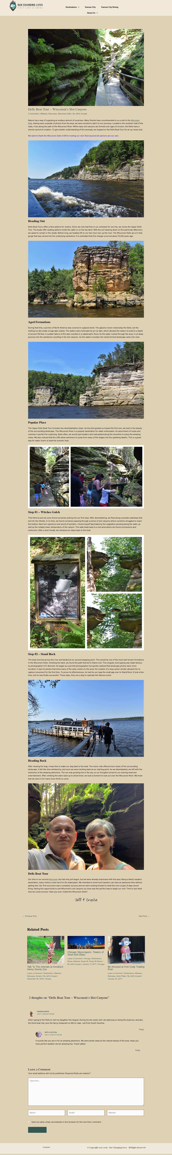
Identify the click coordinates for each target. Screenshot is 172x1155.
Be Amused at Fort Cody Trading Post (126, 968)
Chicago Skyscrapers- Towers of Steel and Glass (85, 953)
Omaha (39, 976)
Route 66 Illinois (95, 961)
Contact (46, 1147)
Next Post (144, 916)
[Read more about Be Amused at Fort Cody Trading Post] (126, 950)
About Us (91, 13)
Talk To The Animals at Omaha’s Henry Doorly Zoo (45, 968)
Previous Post (30, 916)
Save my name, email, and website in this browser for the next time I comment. (66, 1122)
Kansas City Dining (109, 7)
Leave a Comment (34, 973)
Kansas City (90, 7)
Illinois (69, 961)
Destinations (71, 7)
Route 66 (84, 961)
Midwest (43, 114)
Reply (141, 1029)
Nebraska (31, 976)
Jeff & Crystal (51, 1032)
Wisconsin (52, 114)
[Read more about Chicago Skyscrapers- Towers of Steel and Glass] (86, 942)
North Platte (121, 976)
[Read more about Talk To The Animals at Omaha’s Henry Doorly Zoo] (45, 950)
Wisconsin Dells (64, 114)
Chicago (87, 959)
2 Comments (33, 114)
